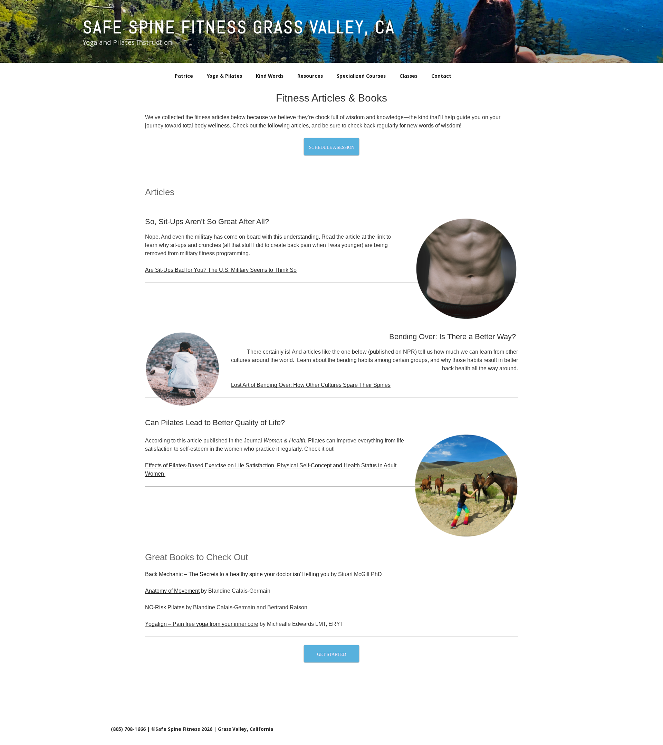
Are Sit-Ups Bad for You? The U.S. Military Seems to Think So (221, 270)
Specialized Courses (361, 76)
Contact (441, 76)
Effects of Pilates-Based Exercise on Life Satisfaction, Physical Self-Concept (239, 465)
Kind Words (270, 76)
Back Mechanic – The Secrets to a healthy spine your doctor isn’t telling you (237, 574)
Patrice (184, 76)
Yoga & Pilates (224, 76)
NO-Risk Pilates (164, 607)
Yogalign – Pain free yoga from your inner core (201, 624)
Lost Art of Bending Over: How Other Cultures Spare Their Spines (311, 385)
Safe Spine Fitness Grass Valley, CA (239, 27)
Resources (310, 76)
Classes (408, 76)
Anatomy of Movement (172, 591)
